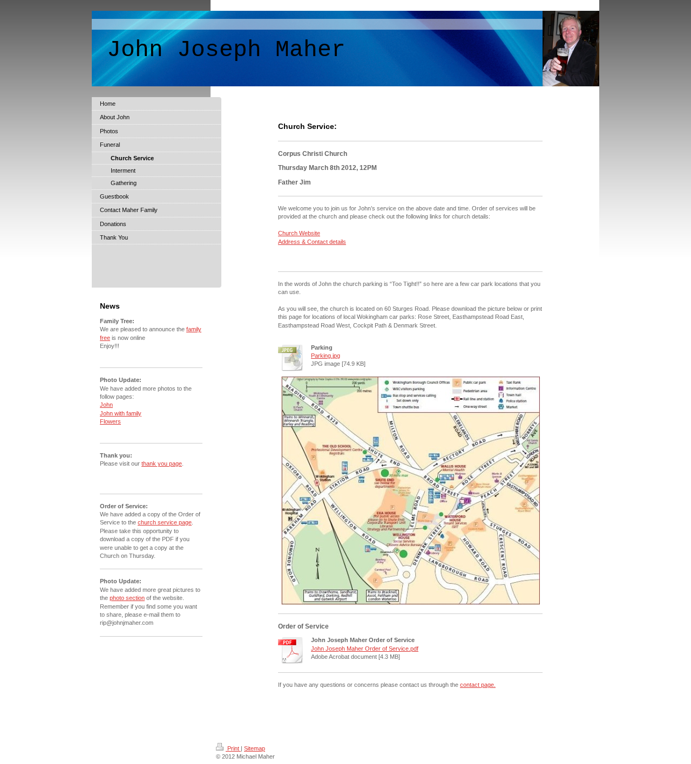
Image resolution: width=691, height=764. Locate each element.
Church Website (299, 233)
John (106, 404)
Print (233, 748)
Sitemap (254, 748)
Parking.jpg (325, 355)
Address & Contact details (312, 241)
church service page (165, 522)
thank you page (161, 463)
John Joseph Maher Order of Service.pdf (364, 648)
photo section (127, 598)
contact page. (478, 684)
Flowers (110, 421)
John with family (120, 413)
